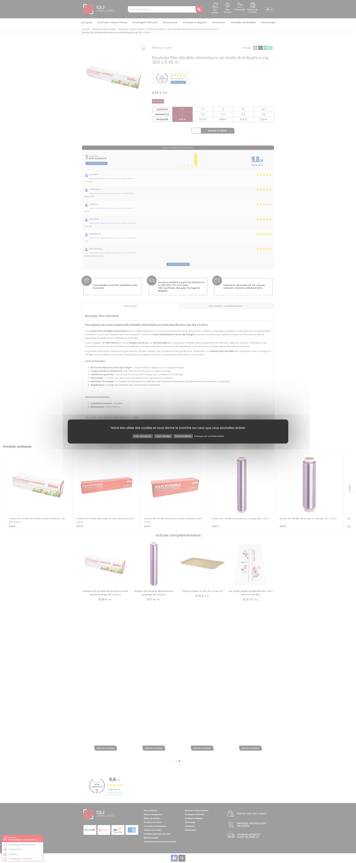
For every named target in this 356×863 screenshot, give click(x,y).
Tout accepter (142, 436)
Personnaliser (183, 436)
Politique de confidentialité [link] (209, 436)
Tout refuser (163, 436)
